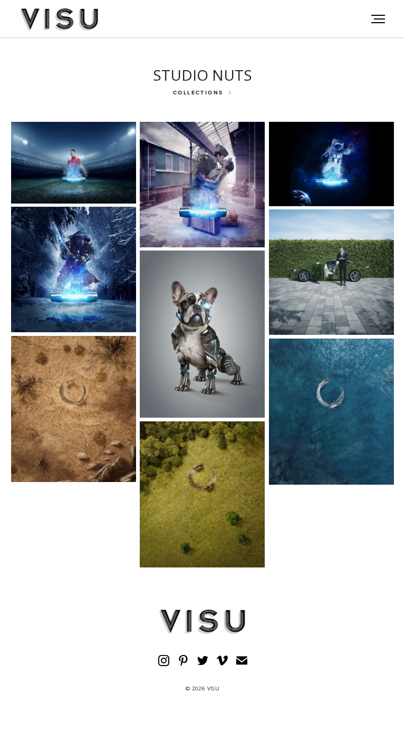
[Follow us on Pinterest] (183, 660)
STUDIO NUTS (202, 75)
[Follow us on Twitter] (202, 660)
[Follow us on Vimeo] (222, 660)
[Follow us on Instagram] (163, 660)
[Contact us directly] (241, 660)
